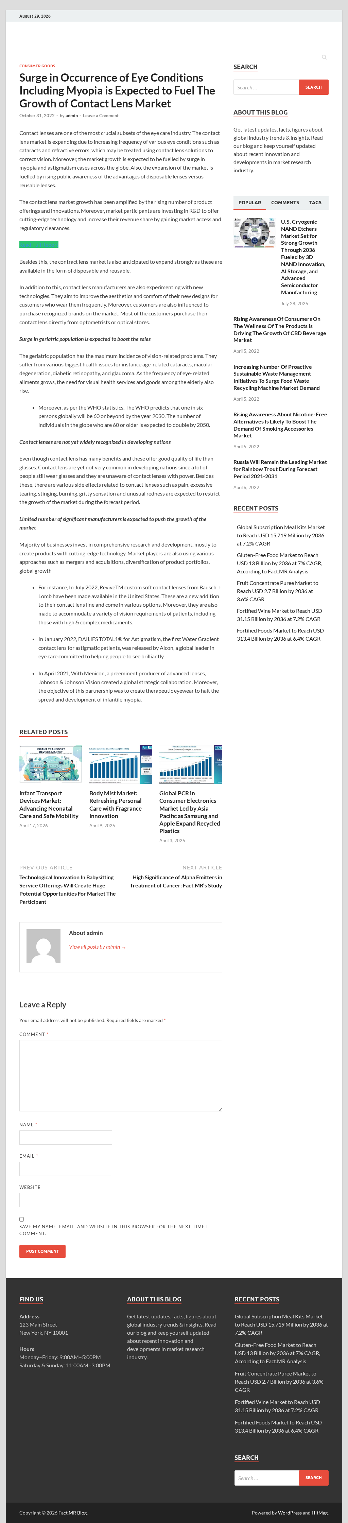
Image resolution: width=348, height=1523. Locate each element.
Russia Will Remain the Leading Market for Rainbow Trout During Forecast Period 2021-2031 (280, 468)
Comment (34, 1034)
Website (30, 1187)
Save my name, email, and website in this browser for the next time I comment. (113, 1230)
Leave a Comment (101, 115)
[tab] (249, 203)
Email (28, 1156)
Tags (315, 202)
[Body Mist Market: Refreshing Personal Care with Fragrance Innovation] (120, 785)
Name (28, 1124)
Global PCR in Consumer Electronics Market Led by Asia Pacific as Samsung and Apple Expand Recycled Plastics (189, 812)
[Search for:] (281, 87)
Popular (250, 202)
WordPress (290, 1513)
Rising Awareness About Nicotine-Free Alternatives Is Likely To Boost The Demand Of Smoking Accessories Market (280, 424)
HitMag (320, 1513)
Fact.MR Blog (72, 1513)
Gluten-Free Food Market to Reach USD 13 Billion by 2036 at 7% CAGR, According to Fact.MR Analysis (279, 563)
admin (72, 115)
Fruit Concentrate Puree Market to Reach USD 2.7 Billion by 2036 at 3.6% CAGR (277, 590)
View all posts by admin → (97, 946)
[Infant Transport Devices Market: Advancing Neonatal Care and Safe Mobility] (50, 785)
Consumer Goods (37, 66)
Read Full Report (38, 244)
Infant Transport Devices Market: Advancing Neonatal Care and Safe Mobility (49, 804)
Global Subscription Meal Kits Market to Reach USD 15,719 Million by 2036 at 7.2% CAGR (281, 535)
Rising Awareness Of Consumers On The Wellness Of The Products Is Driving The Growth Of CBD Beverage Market (279, 329)
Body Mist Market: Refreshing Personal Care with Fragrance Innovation (115, 804)
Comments (285, 202)
